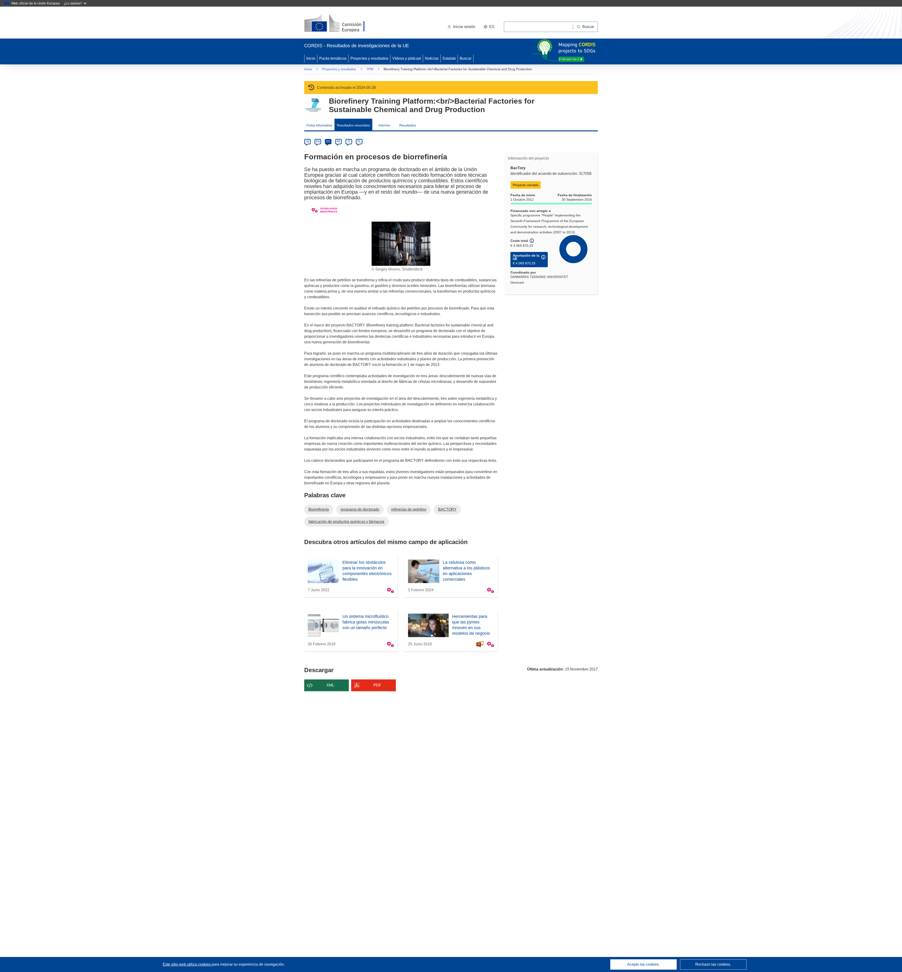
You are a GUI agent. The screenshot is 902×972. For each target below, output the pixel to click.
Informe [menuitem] (384, 125)
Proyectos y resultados (369, 58)
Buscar (465, 58)
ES (328, 141)
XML (330, 685)
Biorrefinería (318, 509)
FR (338, 141)
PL (359, 141)
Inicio (310, 58)
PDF (377, 685)
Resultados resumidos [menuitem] (353, 125)
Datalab (449, 58)
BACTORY (447, 509)
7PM (369, 69)
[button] (489, 27)
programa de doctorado (360, 509)
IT (349, 141)
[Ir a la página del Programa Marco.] (313, 105)
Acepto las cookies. (643, 964)
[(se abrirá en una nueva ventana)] (342, 23)
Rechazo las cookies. (713, 964)
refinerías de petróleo (408, 509)
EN (318, 141)
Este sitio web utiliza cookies (187, 964)
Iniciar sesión (464, 27)
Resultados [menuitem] (407, 125)
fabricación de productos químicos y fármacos (346, 522)
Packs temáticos (332, 58)
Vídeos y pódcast (406, 58)
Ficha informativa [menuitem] (319, 125)
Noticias (432, 58)
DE (308, 141)
